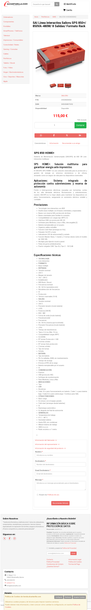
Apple (5, 81)
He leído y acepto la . (63, 548)
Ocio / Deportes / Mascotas (13, 77)
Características (40, 143)
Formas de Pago (74, 564)
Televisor (6, 36)
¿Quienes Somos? (53, 566)
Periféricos (7, 58)
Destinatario (40, 461)
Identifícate (71, 4)
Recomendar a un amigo (71, 143)
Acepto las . (49, 495)
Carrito (69, 10)
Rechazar (68, 597)
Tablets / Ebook (9, 63)
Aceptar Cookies (79, 597)
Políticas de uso (53, 495)
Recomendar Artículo (60, 503)
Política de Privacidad (70, 543)
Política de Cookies (75, 562)
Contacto (50, 559)
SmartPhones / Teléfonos (12, 31)
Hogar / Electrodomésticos (13, 72)
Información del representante (46, 444)
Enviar (73, 553)
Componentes (8, 22)
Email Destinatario (42, 470)
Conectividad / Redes (11, 45)
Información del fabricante (45, 440)
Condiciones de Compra (55, 564)
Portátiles (6, 26)
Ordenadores (8, 17)
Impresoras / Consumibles (13, 40)
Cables (5, 54)
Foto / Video (8, 68)
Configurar (58, 597)
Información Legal (75, 559)
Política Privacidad (53, 562)
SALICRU (64, 96)
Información (53, 143)
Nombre (39, 452)
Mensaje (39, 480)
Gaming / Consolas (10, 49)
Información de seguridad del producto (49, 448)
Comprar (80, 125)
